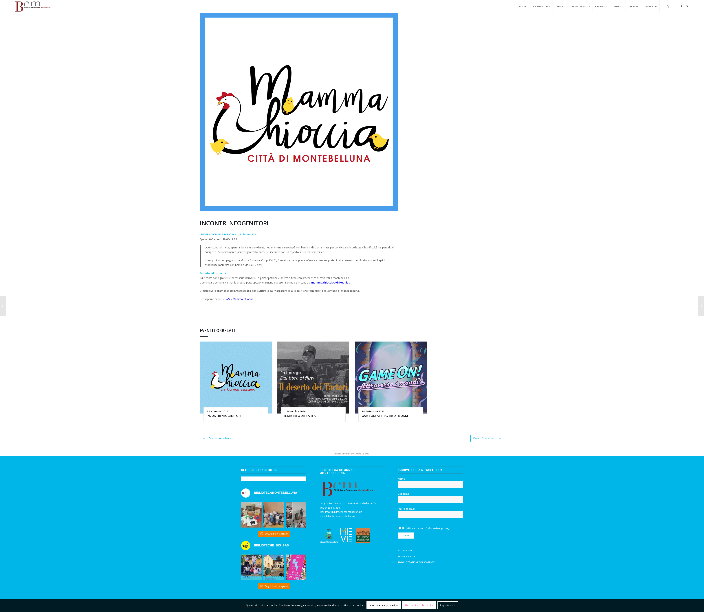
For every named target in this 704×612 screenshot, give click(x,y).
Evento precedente (220, 438)
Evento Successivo (484, 438)
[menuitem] (522, 6)
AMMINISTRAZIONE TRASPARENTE (416, 562)
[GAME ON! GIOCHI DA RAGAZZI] (3, 306)
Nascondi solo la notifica (419, 605)
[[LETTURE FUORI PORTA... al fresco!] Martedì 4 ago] (296, 515)
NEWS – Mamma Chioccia (237, 299)
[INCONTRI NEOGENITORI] (701, 306)
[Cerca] (667, 6)
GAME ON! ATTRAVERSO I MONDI (385, 416)
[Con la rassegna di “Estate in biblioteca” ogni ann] (251, 567)
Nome (401, 478)
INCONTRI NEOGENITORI (224, 416)
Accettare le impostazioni (384, 605)
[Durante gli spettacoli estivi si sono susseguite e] (273, 567)
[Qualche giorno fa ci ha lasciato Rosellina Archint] (251, 515)
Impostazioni (447, 605)
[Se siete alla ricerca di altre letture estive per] (296, 567)
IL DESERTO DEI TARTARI (301, 416)
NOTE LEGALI (405, 550)
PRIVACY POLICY (406, 556)
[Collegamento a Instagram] (687, 6)
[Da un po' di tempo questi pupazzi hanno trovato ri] (273, 515)
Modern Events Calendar (358, 453)
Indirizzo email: (407, 508)
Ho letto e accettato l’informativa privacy (426, 528)
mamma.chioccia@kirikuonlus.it (332, 282)
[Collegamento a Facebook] (681, 6)
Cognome (403, 493)
